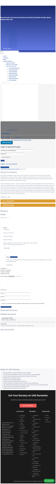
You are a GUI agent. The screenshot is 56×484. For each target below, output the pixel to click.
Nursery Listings (15, 169)
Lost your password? (11, 164)
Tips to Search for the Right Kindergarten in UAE (16, 386)
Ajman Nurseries (13, 36)
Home (4, 22)
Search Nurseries (7, 28)
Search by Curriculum (12, 31)
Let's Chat (50, 480)
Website (7, 137)
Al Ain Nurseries (13, 38)
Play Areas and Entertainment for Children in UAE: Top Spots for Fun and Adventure (25, 385)
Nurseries (14, 130)
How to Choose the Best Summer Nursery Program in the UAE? (20, 376)
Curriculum (3, 268)
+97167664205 (5, 133)
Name (3, 293)
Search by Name (10, 29)
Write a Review (5, 167)
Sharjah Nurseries (13, 45)
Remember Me (6, 157)
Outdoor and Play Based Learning (12, 379)
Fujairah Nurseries (13, 41)
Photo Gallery (4, 276)
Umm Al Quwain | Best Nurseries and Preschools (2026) (16, 140)
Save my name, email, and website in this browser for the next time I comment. (23, 303)
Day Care (9, 130)
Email (2, 137)
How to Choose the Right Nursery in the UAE (15, 381)
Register (3, 164)
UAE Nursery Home (6, 169)
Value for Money (5, 273)
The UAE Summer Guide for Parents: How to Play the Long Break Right (21, 374)
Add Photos (18, 142)
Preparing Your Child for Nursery (11, 378)
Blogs (4, 26)
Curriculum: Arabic (7, 318)
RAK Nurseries (12, 43)
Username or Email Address (8, 150)
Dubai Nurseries (13, 40)
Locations (18, 137)
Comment (4, 290)
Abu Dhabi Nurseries (14, 35)
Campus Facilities (5, 272)
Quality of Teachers (6, 270)
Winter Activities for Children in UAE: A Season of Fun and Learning (20, 383)
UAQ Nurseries (12, 47)
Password (3, 154)
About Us (5, 24)
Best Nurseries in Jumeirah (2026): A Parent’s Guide (17, 372)
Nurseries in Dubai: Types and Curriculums (14, 388)
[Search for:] (10, 51)
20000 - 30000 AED (10, 320)
